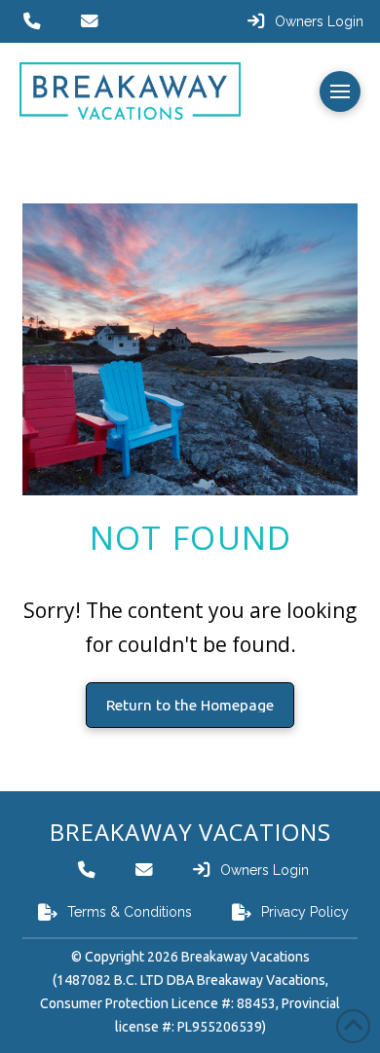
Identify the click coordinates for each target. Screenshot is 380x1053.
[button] (340, 91)
